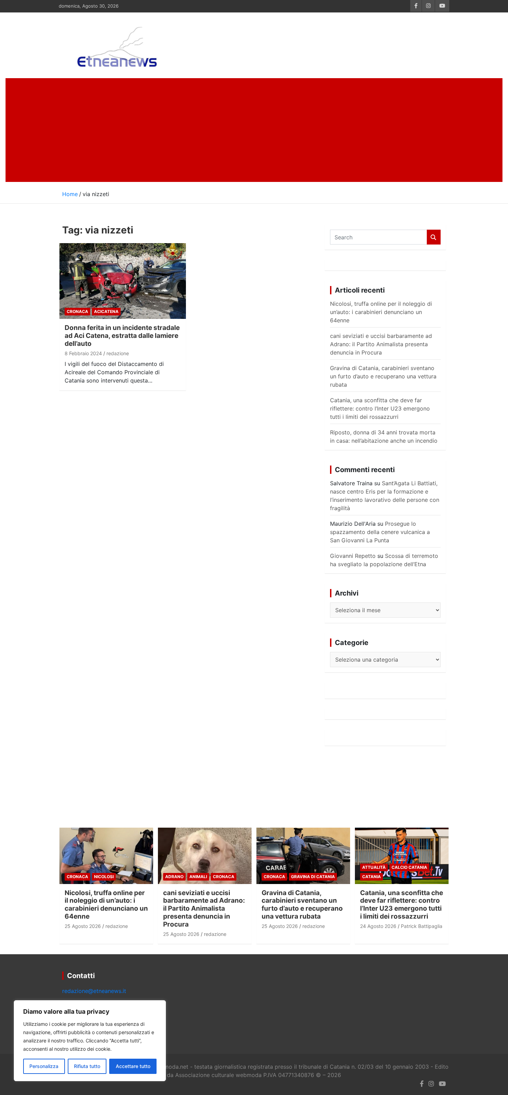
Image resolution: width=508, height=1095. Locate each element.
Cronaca (77, 311)
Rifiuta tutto (87, 1066)
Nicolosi (104, 876)
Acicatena (106, 311)
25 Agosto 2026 (83, 926)
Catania (371, 876)
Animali (198, 876)
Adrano (174, 876)
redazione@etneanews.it (94, 990)
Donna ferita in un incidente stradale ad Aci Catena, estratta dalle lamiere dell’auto (122, 336)
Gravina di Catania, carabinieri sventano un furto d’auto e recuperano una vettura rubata (383, 376)
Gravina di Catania (313, 876)
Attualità (374, 867)
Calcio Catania (409, 867)
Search (434, 237)
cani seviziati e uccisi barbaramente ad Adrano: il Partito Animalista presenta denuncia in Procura (381, 344)
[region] (90, 1040)
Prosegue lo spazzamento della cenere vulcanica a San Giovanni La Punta (380, 532)
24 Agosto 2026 (378, 926)
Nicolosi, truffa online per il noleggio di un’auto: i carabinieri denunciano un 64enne (381, 312)
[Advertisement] (254, 130)
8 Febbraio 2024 (83, 353)
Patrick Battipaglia (421, 926)
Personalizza (43, 1066)
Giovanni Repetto (353, 555)
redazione (117, 353)
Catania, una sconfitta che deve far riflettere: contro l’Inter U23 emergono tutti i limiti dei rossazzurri (380, 408)
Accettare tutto (133, 1066)
